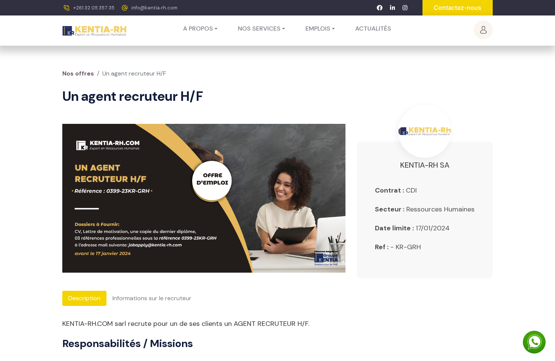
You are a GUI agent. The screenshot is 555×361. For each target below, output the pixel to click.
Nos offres (78, 73)
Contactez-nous (457, 7)
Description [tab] (84, 298)
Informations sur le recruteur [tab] (152, 298)
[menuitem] (373, 28)
